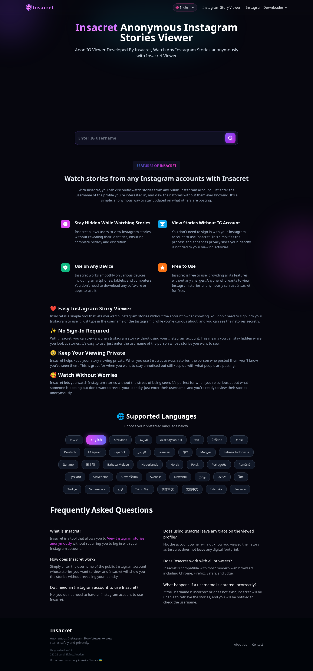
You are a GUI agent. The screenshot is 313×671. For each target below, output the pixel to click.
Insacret (43, 7)
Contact (257, 644)
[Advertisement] (156, 95)
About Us (240, 644)
